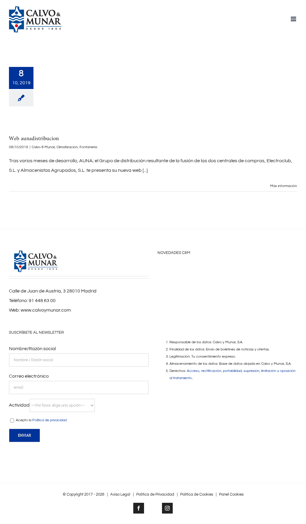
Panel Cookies (231, 494)
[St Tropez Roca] (279, 270)
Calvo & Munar (43, 147)
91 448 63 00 (42, 300)
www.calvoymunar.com (46, 310)
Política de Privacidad (155, 494)
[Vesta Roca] (223, 270)
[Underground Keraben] (166, 283)
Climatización (67, 147)
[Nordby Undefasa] (242, 270)
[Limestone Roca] (223, 283)
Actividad (19, 405)
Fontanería (88, 147)
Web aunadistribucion (34, 139)
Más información (283, 186)
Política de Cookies (196, 494)
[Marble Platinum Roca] (185, 270)
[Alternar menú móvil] (294, 19)
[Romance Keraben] (166, 270)
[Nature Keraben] (261, 270)
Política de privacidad (49, 420)
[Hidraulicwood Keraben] (242, 283)
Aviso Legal (120, 494)
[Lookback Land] (204, 283)
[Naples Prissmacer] (185, 283)
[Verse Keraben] (204, 270)
